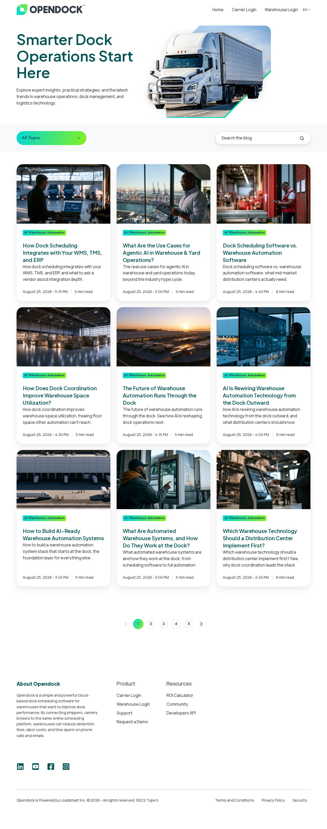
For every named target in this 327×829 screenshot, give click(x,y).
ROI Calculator (179, 695)
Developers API (181, 713)
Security (300, 800)
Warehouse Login (281, 9)
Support (124, 713)
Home (218, 9)
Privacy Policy (273, 800)
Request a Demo (132, 722)
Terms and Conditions (234, 800)
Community (177, 704)
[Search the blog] (302, 138)
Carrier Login (244, 9)
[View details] (20, 766)
